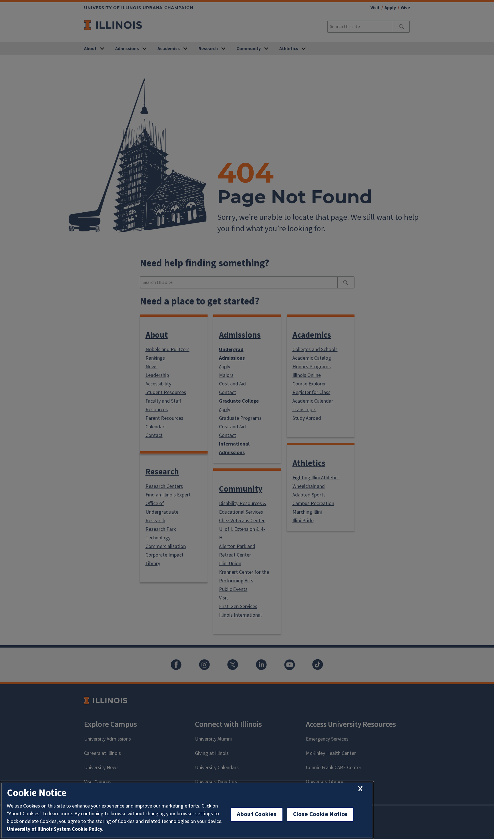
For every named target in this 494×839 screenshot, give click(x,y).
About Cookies (257, 814)
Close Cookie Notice (320, 814)
